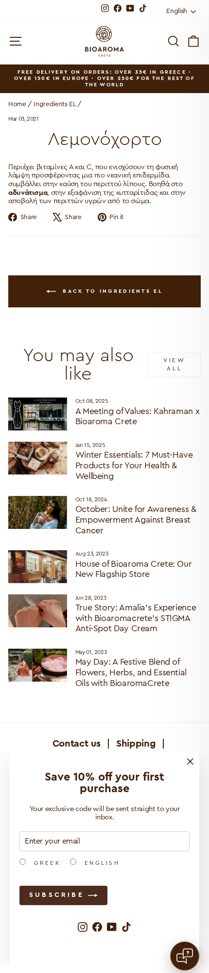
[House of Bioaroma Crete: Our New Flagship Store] (37, 566)
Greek (45, 863)
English (100, 863)
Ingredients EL (54, 104)
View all (174, 364)
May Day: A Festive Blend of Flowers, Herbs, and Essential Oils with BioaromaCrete (131, 672)
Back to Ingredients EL (111, 291)
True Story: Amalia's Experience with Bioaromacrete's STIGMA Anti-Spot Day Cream (135, 618)
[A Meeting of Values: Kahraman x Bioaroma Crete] (37, 414)
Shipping (136, 744)
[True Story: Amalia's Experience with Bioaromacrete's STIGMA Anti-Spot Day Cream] (37, 610)
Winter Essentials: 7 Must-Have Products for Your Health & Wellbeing (134, 465)
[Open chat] (184, 956)
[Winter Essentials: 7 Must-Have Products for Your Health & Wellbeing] (37, 458)
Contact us (76, 744)
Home (17, 104)
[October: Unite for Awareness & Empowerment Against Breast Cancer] (37, 512)
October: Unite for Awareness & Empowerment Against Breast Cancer (135, 519)
